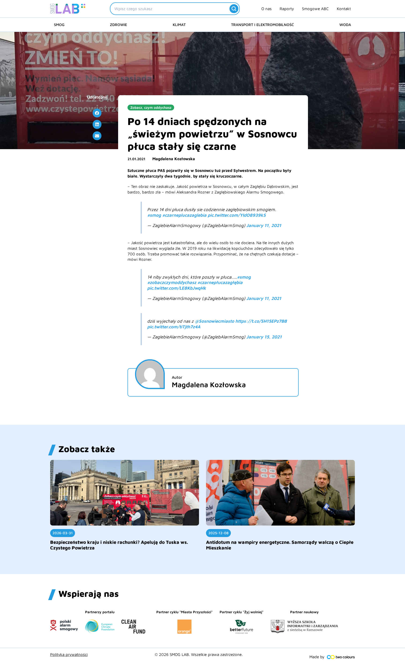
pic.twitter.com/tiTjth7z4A (173, 326)
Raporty (287, 8)
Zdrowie (118, 25)
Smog (59, 25)
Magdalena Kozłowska (173, 158)
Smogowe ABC (315, 8)
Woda (345, 25)
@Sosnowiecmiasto (214, 321)
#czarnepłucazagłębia (220, 282)
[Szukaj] (234, 9)
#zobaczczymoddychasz (171, 282)
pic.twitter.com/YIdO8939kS (237, 215)
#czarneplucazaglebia (184, 215)
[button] (97, 113)
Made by (316, 657)
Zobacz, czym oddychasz (150, 108)
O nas (266, 8)
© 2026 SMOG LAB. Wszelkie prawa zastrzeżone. (199, 654)
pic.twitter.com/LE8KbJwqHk (176, 288)
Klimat (179, 25)
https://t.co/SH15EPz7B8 (261, 321)
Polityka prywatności (69, 654)
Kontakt (344, 8)
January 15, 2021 (264, 336)
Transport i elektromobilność (262, 25)
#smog (154, 215)
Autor (177, 377)
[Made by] (341, 657)
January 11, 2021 (263, 225)
